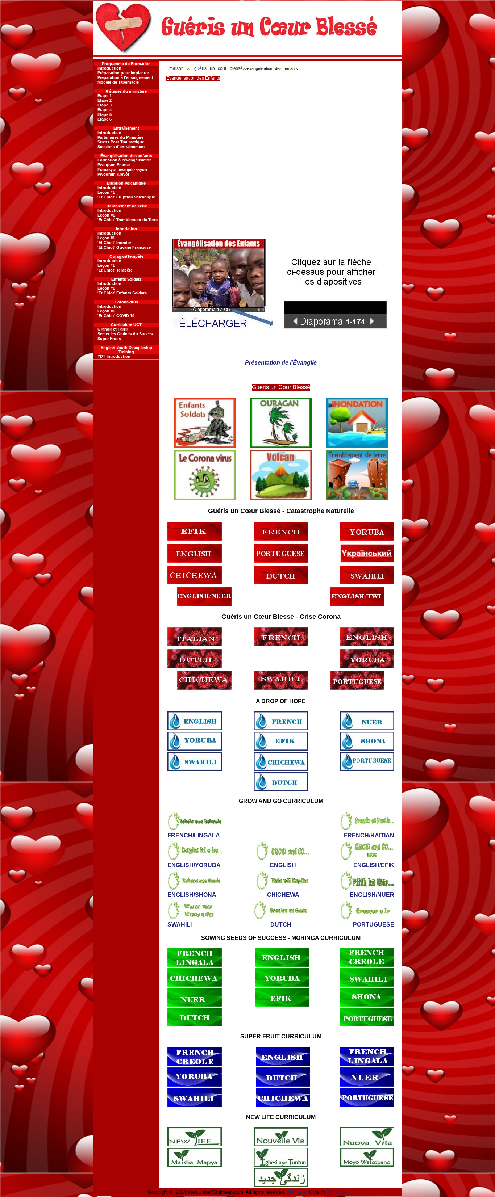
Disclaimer (297, 1192)
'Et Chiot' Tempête (115, 270)
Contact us (337, 1192)
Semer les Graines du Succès (125, 334)
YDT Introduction (113, 356)
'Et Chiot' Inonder (114, 242)
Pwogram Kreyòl (113, 174)
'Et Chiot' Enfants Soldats (122, 293)
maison (176, 68)
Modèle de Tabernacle (118, 82)
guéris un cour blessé (218, 68)
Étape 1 (104, 95)
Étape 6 (104, 119)
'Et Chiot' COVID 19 (115, 316)
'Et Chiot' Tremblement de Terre (127, 220)
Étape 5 (104, 114)
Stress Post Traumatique (120, 142)
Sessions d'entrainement (121, 146)
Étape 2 (104, 100)
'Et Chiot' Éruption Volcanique (126, 197)
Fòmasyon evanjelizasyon (122, 169)
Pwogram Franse (113, 165)
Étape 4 (104, 110)
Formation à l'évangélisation (124, 160)
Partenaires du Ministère (120, 137)
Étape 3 (104, 105)
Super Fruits (109, 338)
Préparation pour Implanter (123, 73)
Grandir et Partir (112, 329)
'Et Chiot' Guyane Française (124, 247)
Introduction (109, 68)
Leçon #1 (106, 192)
